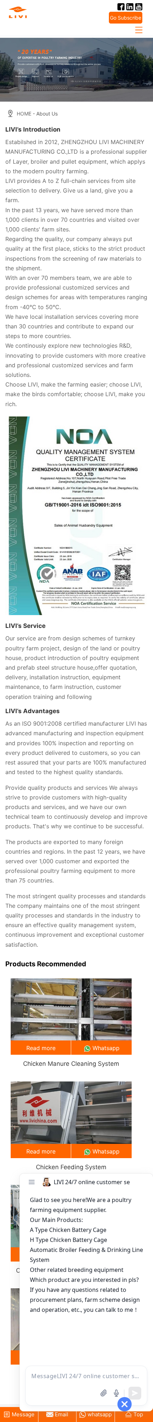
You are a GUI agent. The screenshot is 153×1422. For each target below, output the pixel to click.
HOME (24, 114)
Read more (41, 1048)
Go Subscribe (125, 18)
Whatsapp (106, 1048)
